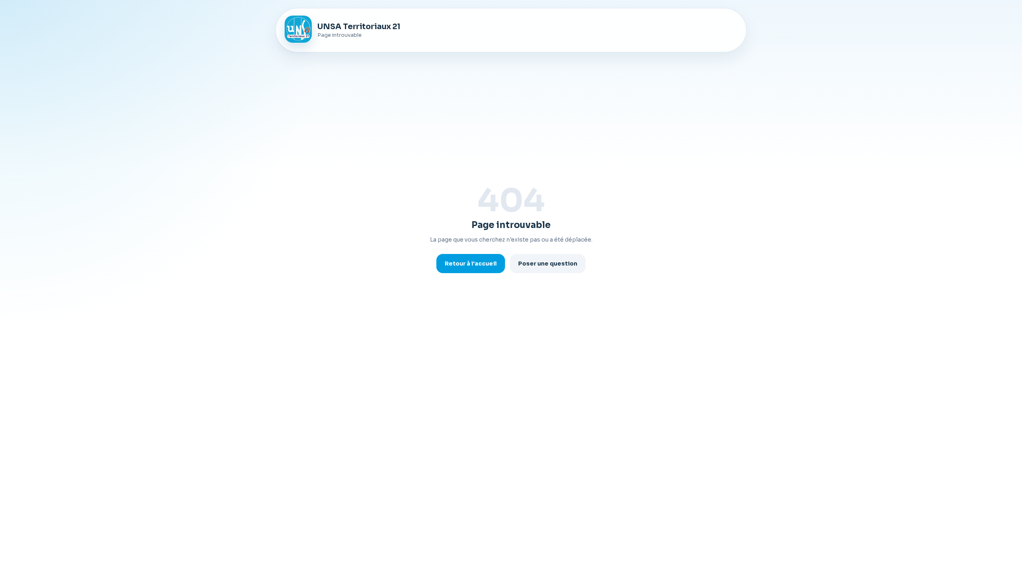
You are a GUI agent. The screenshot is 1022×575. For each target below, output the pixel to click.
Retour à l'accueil (471, 263)
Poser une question (547, 263)
